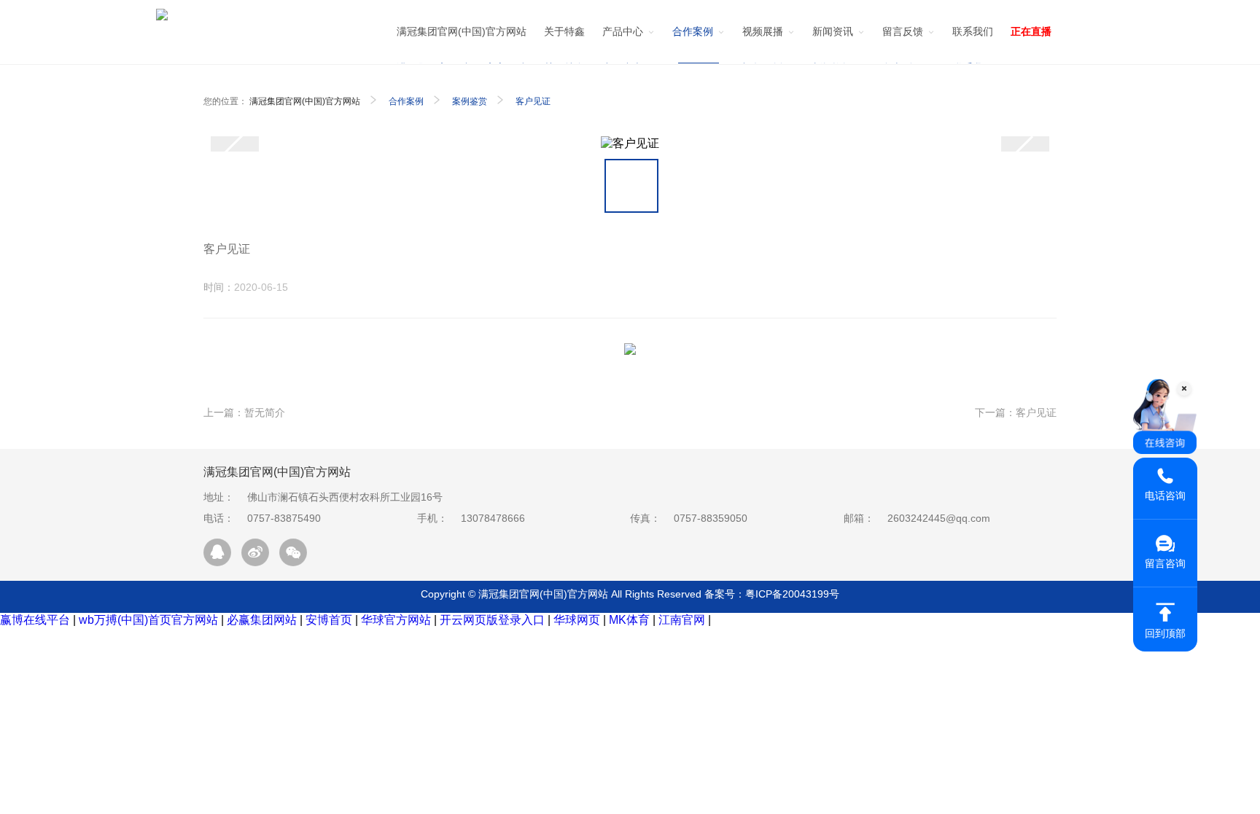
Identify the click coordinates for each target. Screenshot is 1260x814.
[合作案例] (699, 38)
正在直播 (1031, 31)
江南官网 (681, 620)
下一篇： (1016, 412)
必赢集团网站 (262, 620)
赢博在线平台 (35, 620)
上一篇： (244, 412)
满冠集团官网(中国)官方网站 (304, 101)
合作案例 (406, 101)
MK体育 (629, 620)
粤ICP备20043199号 (792, 594)
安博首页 (329, 620)
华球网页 (576, 620)
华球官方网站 (396, 620)
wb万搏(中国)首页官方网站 (148, 620)
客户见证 (533, 101)
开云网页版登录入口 (492, 620)
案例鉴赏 (469, 101)
